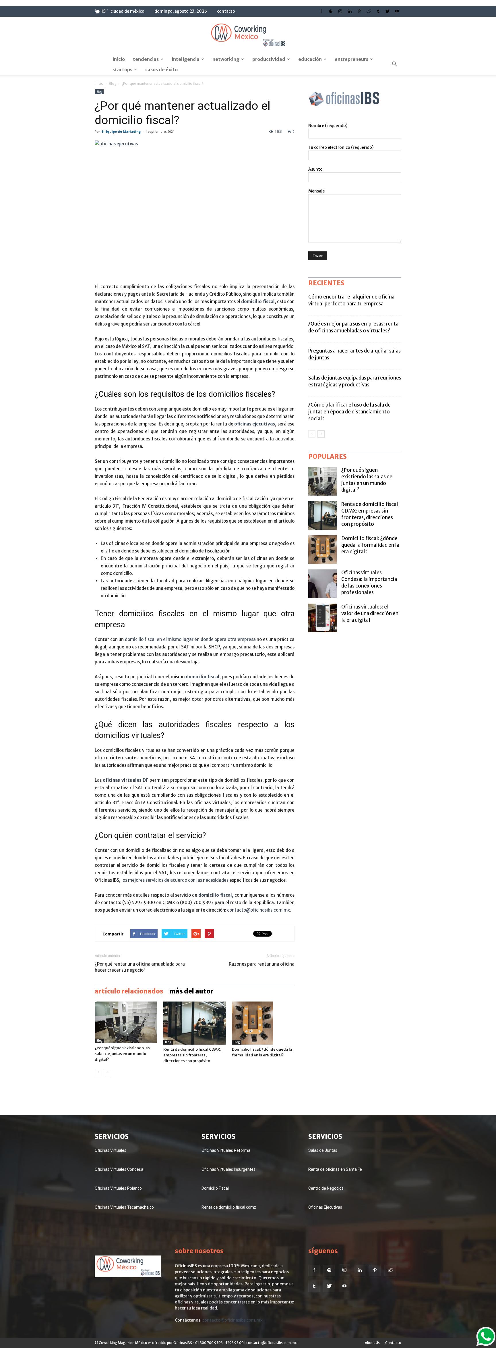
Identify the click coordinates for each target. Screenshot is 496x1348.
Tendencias (146, 59)
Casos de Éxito (161, 69)
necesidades (215, 880)
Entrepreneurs (351, 59)
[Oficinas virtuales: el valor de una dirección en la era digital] (322, 618)
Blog (112, 83)
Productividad (268, 59)
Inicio (119, 59)
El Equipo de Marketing (121, 131)
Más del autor (191, 991)
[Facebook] (321, 11)
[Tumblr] (378, 11)
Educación (310, 59)
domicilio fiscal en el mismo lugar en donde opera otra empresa (190, 639)
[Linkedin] (349, 11)
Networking (225, 59)
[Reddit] (368, 11)
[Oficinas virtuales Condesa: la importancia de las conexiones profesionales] (322, 583)
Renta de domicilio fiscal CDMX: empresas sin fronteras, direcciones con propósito (192, 1055)
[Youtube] (397, 11)
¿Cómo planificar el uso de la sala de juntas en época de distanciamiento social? (349, 412)
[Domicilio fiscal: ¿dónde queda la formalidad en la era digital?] (263, 1023)
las (199, 880)
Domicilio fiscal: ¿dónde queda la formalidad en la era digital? (370, 545)
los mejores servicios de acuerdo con (158, 880)
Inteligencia (185, 59)
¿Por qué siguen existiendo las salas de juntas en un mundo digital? (122, 1053)
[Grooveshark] (330, 11)
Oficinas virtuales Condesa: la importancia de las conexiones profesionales (369, 582)
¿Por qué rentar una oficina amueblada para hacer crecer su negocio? (140, 967)
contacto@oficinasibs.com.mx (258, 910)
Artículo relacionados (129, 991)
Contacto (226, 11)
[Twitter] (387, 11)
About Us (372, 1343)
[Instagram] (340, 11)
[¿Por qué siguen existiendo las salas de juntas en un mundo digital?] (126, 1022)
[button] (394, 64)
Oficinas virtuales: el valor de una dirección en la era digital (369, 613)
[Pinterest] (359, 11)
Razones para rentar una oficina (261, 964)
